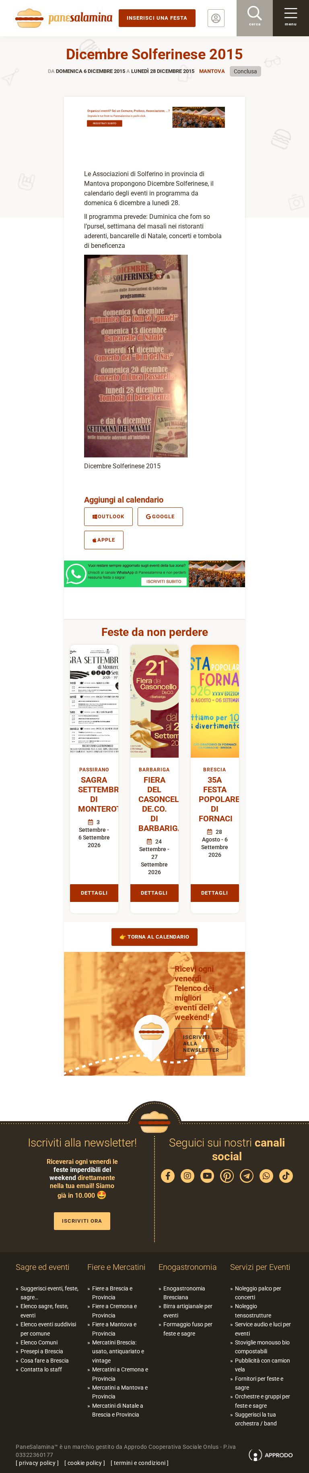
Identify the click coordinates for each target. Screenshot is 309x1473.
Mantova (212, 71)
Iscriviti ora (82, 1221)
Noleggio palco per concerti (258, 1293)
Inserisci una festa (157, 18)
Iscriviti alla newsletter (201, 1043)
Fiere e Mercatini (116, 1267)
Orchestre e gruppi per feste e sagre (262, 1401)
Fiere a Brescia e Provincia (112, 1293)
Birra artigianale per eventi (187, 1310)
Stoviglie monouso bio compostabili (262, 1347)
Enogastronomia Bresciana (184, 1293)
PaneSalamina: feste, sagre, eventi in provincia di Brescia (62, 18)
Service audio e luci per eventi (263, 1328)
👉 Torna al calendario (154, 937)
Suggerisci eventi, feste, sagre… (49, 1293)
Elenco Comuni (39, 1342)
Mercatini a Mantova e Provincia (120, 1392)
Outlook (111, 516)
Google (163, 516)
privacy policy (37, 1463)
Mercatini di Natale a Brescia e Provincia (117, 1410)
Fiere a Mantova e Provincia (114, 1328)
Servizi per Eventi (260, 1267)
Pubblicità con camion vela (262, 1365)
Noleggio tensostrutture (253, 1310)
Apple (106, 540)
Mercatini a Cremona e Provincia (120, 1374)
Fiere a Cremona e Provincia (114, 1310)
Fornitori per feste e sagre (259, 1383)
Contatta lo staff (41, 1369)
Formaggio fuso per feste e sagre (187, 1328)
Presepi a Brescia (42, 1351)
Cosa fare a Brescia (45, 1360)
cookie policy (85, 1463)
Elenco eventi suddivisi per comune (48, 1328)
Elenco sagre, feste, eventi (44, 1310)
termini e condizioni (140, 1463)
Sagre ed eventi (43, 1267)
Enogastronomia (188, 1267)
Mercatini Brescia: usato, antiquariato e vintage (118, 1351)
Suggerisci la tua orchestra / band (256, 1419)
